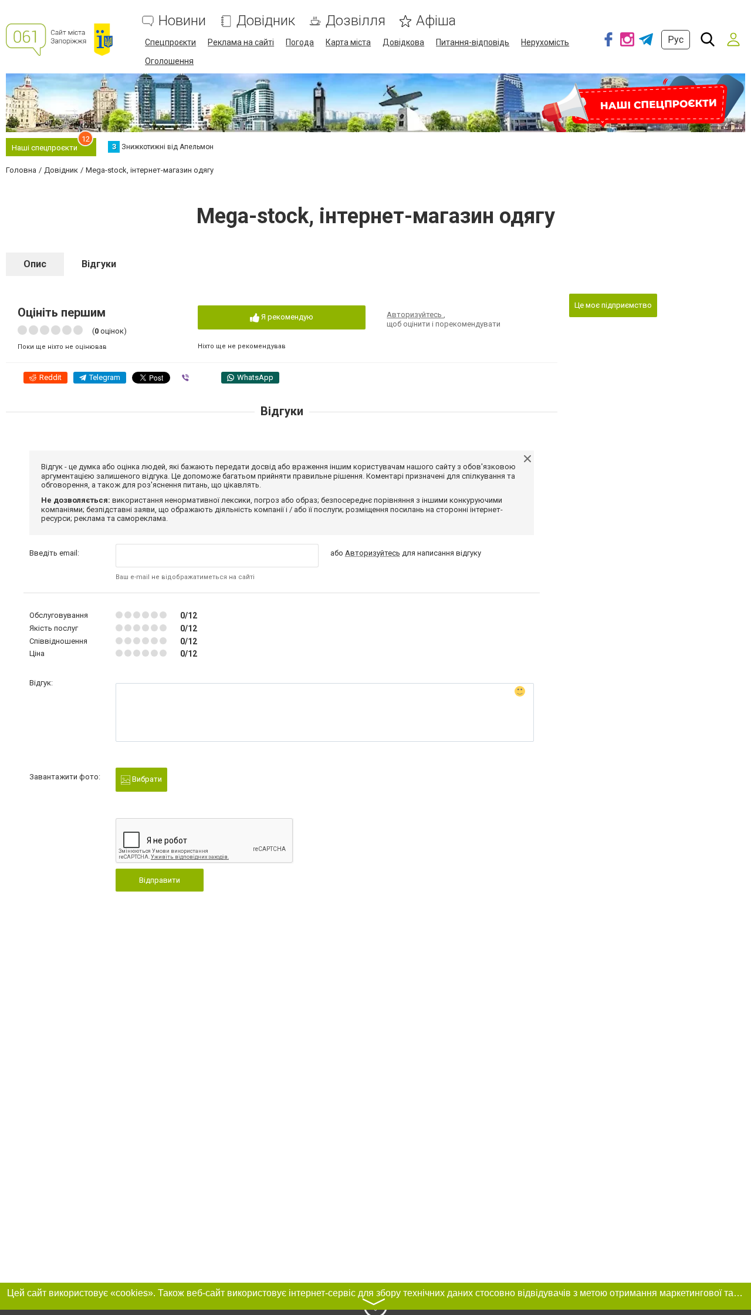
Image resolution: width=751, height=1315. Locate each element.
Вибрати (146, 779)
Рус (676, 39)
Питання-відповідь (472, 42)
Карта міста (348, 42)
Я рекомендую (286, 316)
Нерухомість (545, 42)
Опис (34, 264)
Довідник (265, 21)
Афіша (436, 21)
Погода (300, 42)
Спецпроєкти (170, 42)
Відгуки (99, 264)
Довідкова (403, 42)
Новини (182, 21)
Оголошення (169, 61)
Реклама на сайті (241, 42)
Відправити (159, 880)
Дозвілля (355, 21)
